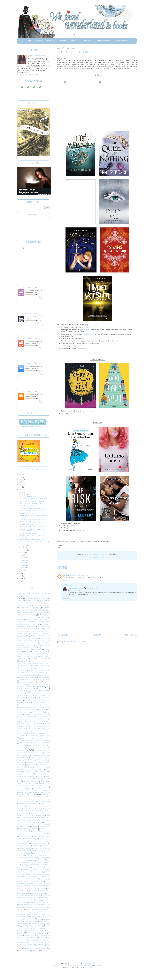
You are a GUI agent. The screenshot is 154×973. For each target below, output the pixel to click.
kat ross (37, 735)
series (19, 855)
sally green (45, 845)
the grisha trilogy (36, 900)
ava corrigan (29, 619)
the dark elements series (38, 892)
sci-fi (33, 850)
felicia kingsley (43, 690)
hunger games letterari (38, 712)
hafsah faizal (20, 705)
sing (18, 864)
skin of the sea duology (41, 864)
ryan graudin (26, 843)
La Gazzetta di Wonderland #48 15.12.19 (32, 522)
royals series (43, 841)
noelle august (36, 796)
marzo (23, 565)
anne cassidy (24, 614)
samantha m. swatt (23, 847)
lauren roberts (44, 757)
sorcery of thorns (21, 867)
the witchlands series (39, 914)
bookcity (40, 628)
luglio (22, 555)
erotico (39, 681)
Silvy (26, 290)
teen (49, 881)
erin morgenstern (23, 681)
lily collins (30, 766)
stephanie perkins (38, 874)
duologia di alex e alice (42, 672)
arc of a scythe (32, 616)
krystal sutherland (26, 742)
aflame (36, 598)
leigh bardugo (21, 762)
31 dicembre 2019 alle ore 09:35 (79, 575)
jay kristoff (39, 723)
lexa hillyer (22, 764)
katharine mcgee (45, 735)
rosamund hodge (30, 840)
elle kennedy (33, 677)
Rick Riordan (20, 831)
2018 (20, 573)
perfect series (21, 806)
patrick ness (35, 803)
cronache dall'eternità (23, 653)
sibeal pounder (41, 860)
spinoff (24, 869)
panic (33, 801)
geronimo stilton (21, 699)
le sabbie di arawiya (35, 759)
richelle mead (44, 830)
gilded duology (36, 699)
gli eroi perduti (30, 700)
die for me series (43, 667)
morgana (46, 785)
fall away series (37, 686)
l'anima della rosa (24, 744)
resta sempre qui (24, 828)
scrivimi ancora (41, 850)
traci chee (24, 926)
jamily (46, 721)
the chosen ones (27, 888)
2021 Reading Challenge (31, 287)
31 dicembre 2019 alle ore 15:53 (95, 588)
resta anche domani (45, 826)
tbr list (40, 882)
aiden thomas (20, 600)
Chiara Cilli (66, 575)
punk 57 (36, 808)
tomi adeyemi (23, 925)
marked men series (28, 774)
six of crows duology (27, 864)
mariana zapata (21, 773)
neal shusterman (45, 790)
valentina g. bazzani (29, 935)
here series (47, 707)
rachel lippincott (46, 812)
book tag (33, 628)
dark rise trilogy (32, 660)
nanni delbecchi (37, 788)
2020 (21, 489)
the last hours (46, 902)
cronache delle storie (37, 653)
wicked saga (39, 944)
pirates (46, 806)
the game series (44, 897)
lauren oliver (34, 757)
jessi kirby (45, 730)
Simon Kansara (25, 862)
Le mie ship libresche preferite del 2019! (32, 501)
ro (21, 834)
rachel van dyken (23, 813)
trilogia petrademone (22, 930)
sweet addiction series (29, 879)
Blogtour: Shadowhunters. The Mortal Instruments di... (32, 530)
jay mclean (47, 723)
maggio (23, 560)
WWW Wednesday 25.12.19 (28, 506)
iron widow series (42, 719)
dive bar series (44, 668)
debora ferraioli (27, 665)
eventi (24, 684)
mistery (19, 781)
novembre (24, 545)
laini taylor (42, 754)
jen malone (40, 725)
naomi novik (45, 788)
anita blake (42, 610)
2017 (20, 576)
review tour (34, 830)
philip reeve (30, 806)
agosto (23, 552)
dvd (32, 674)
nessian (38, 792)
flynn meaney (20, 693)
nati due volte (34, 790)
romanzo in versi (44, 838)
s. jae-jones (35, 843)
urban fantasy (40, 934)
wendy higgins (22, 944)
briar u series (28, 630)
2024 (20, 479)
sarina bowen (26, 850)
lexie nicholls (30, 764)
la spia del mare (37, 752)
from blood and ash (32, 695)
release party (25, 826)
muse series (20, 788)
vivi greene (41, 940)
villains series (20, 940)
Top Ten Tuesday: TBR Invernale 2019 (31, 519)
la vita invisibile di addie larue (29, 754)
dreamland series (23, 672)
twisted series (46, 932)
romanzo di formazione (30, 838)
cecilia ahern (42, 636)
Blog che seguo (121, 41)
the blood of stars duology (39, 885)
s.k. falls (19, 845)
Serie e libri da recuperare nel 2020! (31, 503)
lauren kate (25, 757)
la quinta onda (45, 750)
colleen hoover (44, 644)
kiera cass (28, 738)
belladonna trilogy (21, 624)
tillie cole (42, 921)
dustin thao (26, 674)
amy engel (21, 607)
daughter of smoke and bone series (39, 661)
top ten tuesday (100, 557)
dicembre (24, 494)
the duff (48, 893)
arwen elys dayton (33, 617)
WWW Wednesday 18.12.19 (28, 513)
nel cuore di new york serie (26, 792)
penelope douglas (22, 805)
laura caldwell (26, 755)
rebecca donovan (27, 818)
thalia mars (30, 883)
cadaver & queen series (30, 633)
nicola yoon (45, 794)
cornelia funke (27, 647)
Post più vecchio (131, 635)
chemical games (23, 640)
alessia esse (44, 600)
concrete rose (21, 645)
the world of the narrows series (38, 916)
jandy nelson (20, 723)
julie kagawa (41, 733)
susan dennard (32, 878)
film (26, 692)
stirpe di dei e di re (29, 876)
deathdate (40, 663)
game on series (21, 697)
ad (23, 596)
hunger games (26, 712)
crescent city (27, 651)
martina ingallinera (39, 774)
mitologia (26, 781)
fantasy (40, 688)
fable (29, 686)
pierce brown (39, 806)
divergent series (21, 670)
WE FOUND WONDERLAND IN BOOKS (73, 965)
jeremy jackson (26, 730)
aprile (22, 563)
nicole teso (20, 796)
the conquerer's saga (40, 888)
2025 (21, 477)
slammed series (22, 866)
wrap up (26, 948)
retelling (33, 828)
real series (26, 817)
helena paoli (29, 707)
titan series (25, 923)
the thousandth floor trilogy (29, 912)
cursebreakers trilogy (40, 655)
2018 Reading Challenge (31, 338)
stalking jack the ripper (23, 871)
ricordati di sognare (38, 831)
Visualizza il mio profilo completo (27, 74)
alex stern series (21, 602)
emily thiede (25, 679)
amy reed (19, 609)
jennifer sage (41, 728)
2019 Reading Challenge (31, 313)
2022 (20, 484)
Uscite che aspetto (103, 41)
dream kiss (30, 670)
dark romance (41, 660)
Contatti (39, 41)
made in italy (36, 769)
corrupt (34, 647)
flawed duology (44, 692)
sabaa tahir (27, 845)
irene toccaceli (21, 719)
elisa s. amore (37, 675)
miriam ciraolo (36, 780)
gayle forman (31, 697)
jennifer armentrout (29, 726)
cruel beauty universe (27, 654)
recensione (88, 327)
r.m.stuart (19, 812)
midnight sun (27, 780)
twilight (30, 932)
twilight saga (37, 932)
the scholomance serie (32, 909)
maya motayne (22, 776)
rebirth (26, 823)
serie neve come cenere (41, 853)
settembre (24, 550)
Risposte (67, 584)
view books (41, 298)
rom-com (37, 834)
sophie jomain (44, 866)
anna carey (43, 612)
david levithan (21, 663)
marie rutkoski (39, 773)
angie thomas (34, 610)
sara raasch (21, 848)
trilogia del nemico (31, 928)
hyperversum (28, 714)
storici (39, 876)
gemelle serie (44, 697)
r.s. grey (26, 812)
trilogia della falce (43, 928)
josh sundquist (23, 733)
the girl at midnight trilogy (39, 899)
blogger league (21, 626)
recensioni (34, 823)
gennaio (23, 570)
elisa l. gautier (27, 675)
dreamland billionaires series (42, 670)
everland (32, 684)
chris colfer (35, 642)
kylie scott (47, 742)
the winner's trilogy (24, 914)
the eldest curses (23, 895)
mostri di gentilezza (32, 787)
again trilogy (44, 598)
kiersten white (36, 738)
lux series (47, 767)
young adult (31, 950)
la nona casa (37, 750)
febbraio (23, 568)
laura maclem (41, 755)
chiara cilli (31, 640)
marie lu (30, 773)
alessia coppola (35, 600)
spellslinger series (39, 867)
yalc (23, 950)
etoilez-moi (22, 682)
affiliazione (30, 598)
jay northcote (22, 725)
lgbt (38, 764)
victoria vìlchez (44, 939)
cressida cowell (38, 651)
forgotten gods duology (42, 693)
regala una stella (40, 824)
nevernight (45, 792)
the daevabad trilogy (31, 890)
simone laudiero (44, 862)
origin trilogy (26, 801)
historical (33, 709)
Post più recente (63, 635)
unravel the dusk (30, 933)
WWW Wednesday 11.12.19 (28, 524)
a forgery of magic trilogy (37, 593)
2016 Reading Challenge (31, 391)
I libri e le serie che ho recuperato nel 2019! (33, 499)
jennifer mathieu (21, 728)
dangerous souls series (31, 656)
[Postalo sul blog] (110, 554)
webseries (47, 942)
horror (34, 711)
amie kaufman (45, 605)
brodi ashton (31, 631)
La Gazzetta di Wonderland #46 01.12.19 (32, 539)
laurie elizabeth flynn (22, 759)
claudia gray (26, 644)
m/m (20, 769)
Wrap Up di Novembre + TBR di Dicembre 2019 (34, 542)
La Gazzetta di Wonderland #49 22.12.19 (32, 511)
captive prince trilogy (43, 633)
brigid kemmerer (42, 630)
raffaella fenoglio (34, 813)
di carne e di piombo (31, 667)
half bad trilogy (31, 705)
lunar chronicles (39, 767)
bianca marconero (34, 624)
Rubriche (50, 41)
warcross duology (29, 942)
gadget (40, 695)
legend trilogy (44, 761)
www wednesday (42, 948)
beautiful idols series (22, 621)
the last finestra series (34, 902)
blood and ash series (45, 626)
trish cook (38, 930)
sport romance (44, 869)
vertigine (35, 937)
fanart (21, 688)
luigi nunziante (27, 767)
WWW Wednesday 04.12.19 (28, 533)
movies (42, 787)
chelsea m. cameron (45, 638)
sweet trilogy (40, 879)
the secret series (44, 909)
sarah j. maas (37, 848)
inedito (37, 718)
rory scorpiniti (21, 840)
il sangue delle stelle (28, 718)
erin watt (32, 681)
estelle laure (46, 681)
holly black (41, 709)
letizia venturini (46, 762)
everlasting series (43, 684)
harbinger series (43, 705)
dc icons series (31, 663)
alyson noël (36, 605)
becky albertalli (28, 623)
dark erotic (47, 658)
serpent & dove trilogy (29, 855)
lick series (45, 764)
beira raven (37, 623)
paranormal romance (43, 801)
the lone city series (24, 904)
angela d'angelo (46, 609)
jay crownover (30, 723)
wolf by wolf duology (29, 946)
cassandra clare (22, 637)
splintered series (32, 869)
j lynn (27, 721)
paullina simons (44, 803)
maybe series (31, 776)
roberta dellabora (28, 834)
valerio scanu (40, 935)
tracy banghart (32, 926)
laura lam (33, 755)
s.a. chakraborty (43, 843)
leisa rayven (37, 762)
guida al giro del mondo (42, 704)
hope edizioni (27, 711)
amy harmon (36, 607)
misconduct (45, 780)
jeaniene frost (32, 725)
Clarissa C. (99, 965)
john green (35, 731)
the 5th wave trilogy (41, 883)
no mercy (28, 796)
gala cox (46, 695)
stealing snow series (29, 873)
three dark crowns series (29, 919)
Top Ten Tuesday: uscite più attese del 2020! (33, 508)
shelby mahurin (29, 860)
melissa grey (29, 778)
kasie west (30, 735)
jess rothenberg (36, 730)
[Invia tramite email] (108, 554)
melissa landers (39, 778)
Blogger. (88, 967)
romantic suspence (39, 836)
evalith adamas (41, 682)
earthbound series (39, 674)
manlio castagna (22, 771)
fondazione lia (29, 693)
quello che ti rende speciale (32, 810)
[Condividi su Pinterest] (116, 554)
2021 (20, 487)
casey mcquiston (43, 635)
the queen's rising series (39, 907)
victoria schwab (35, 939)
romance (46, 834)
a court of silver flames (23, 593)
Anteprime (62, 41)
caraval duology (21, 635)
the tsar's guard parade (44, 912)
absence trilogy (41, 595)
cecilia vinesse (26, 638)
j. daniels (34, 721)
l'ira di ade (43, 745)
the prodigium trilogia (25, 907)
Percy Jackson (44, 805)
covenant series (21, 649)
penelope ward (35, 805)
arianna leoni (41, 616)
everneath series (21, 686)
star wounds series (37, 871)
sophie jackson (33, 866)
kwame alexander (38, 742)
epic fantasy (46, 679)
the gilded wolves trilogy (23, 899)
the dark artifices (44, 890)
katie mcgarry (23, 737)
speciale (30, 867)
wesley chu (31, 944)
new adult (21, 794)
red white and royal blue (28, 824)
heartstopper (20, 707)
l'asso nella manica (36, 744)
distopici (34, 669)
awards (36, 619)
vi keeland (42, 937)
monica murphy (21, 783)
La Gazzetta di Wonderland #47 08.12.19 (32, 527)
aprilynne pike (22, 616)
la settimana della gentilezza (24, 752)
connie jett (30, 645)
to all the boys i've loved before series (40, 923)
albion (27, 600)
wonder (39, 946)
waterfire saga (39, 942)
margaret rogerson (43, 771)
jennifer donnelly (43, 726)
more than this (27, 785)
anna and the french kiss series (30, 612)
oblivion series (39, 798)
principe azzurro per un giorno (24, 808)
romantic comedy (27, 836)
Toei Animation (88, 963)
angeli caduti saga (23, 610)
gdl (37, 697)
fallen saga (47, 686)
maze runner (41, 776)
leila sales (29, 762)
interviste (44, 718)
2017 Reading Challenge (31, 363)
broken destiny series (42, 631)
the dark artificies (22, 892)
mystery (27, 789)
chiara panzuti (40, 640)
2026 (21, 474)
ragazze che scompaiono (28, 815)
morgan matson (37, 785)
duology (19, 674)
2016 (20, 578)
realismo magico (35, 817)
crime (46, 651)
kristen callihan (40, 740)
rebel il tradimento (39, 820)
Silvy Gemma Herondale (75, 588)
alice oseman (31, 604)
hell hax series (38, 707)
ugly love (21, 933)
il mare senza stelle (27, 716)
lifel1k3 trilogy (21, 766)
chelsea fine (35, 638)
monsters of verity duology (35, 783)
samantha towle (46, 847)
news (34, 794)
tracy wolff (40, 926)
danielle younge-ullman (23, 658)
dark (32, 658)
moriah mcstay (21, 787)
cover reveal (35, 649)
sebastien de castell (38, 852)
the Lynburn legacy (36, 904)
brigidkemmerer (21, 631)
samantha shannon (35, 847)
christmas (42, 642)
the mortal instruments (31, 905)
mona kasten (44, 781)
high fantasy (23, 709)
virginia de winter (31, 940)
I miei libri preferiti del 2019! (29, 496)
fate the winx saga (32, 690)
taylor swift (34, 881)
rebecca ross (36, 818)
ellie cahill (42, 677)
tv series (20, 932)
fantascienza (30, 688)
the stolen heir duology (36, 911)
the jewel (24, 902)
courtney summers (43, 647)
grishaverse (35, 702)
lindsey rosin (38, 766)
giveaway (20, 700)
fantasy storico (21, 690)
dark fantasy (22, 660)
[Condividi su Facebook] (114, 554)
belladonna (45, 623)
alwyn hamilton (27, 605)
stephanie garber (26, 874)
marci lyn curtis (32, 771)
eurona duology (31, 682)
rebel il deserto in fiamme (24, 820)
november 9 (29, 798)
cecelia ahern (33, 636)
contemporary (39, 645)
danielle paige (44, 656)
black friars (45, 624)
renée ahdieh (34, 826)
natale (18, 790)
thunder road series (32, 921)
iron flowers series (31, 719)
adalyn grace (28, 596)
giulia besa (45, 699)
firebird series (34, 692)
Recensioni (75, 41)
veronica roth (27, 937)
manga (46, 769)
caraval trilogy (32, 635)
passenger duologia (25, 803)
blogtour (32, 626)
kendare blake (41, 737)
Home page (97, 635)
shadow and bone (27, 859)
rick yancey (28, 831)
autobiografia (20, 619)
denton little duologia (38, 665)
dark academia (39, 658)
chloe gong (26, 642)
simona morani (35, 862)
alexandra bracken (33, 602)
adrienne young (46, 596)
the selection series (22, 911)
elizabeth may (23, 677)
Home (29, 41)
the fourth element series (31, 897)
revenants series (43, 828)
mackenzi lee (27, 769)
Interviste (87, 41)
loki (45, 766)
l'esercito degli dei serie (30, 745)
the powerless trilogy (44, 905)
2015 (20, 581)
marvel (48, 774)
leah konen (25, 760)
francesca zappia (21, 695)
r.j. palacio (45, 810)
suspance (42, 878)
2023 (20, 482)
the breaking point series (36, 886)
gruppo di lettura (45, 702)
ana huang (37, 609)
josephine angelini (45, 732)
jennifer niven (32, 728)
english (39, 679)
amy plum (45, 607)
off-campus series (33, 800)
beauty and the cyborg (36, 621)
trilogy (32, 930)
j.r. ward (41, 721)
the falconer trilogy (35, 895)
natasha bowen (25, 790)
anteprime (33, 614)
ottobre (23, 547)
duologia (32, 672)
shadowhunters (38, 859)
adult (21, 598)
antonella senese (45, 614)
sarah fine (28, 848)
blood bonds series (24, 628)
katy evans (33, 737)
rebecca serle (44, 818)
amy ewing (28, 607)
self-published (27, 854)
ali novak (43, 602)
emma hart (33, 679)
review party (21, 830)
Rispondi (65, 580)
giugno (23, 557)
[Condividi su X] (112, 554)
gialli (29, 699)
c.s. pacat (19, 633)
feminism (20, 692)
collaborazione (35, 643)
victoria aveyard (25, 939)
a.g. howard (30, 595)
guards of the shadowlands (26, 704)
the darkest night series (37, 893)
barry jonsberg (44, 619)
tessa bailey (22, 883)
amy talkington (28, 609)
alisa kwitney (40, 603)
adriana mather (36, 596)
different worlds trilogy (23, 668)
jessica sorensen (21, 731)
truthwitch (45, 930)
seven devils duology (33, 857)
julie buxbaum (32, 733)
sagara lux (36, 845)
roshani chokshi (41, 840)
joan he (29, 731)
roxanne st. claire (33, 841)
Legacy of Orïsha (34, 760)
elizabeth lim (46, 675)
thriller (40, 919)
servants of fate (21, 857)
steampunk (39, 873)
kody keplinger (30, 740)
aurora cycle (44, 617)
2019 (20, 492)
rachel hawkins (35, 812)
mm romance (35, 781)
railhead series (41, 815)
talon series (25, 881)
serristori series (43, 855)
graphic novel (26, 702)
